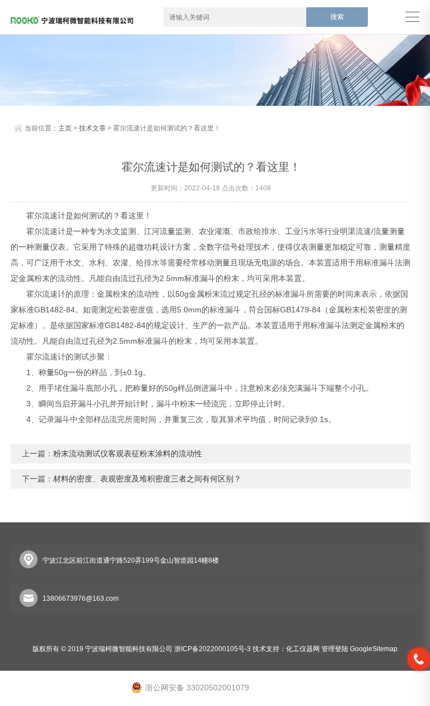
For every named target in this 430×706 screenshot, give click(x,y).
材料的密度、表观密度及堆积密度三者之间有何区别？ (147, 478)
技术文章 (92, 128)
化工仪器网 (303, 649)
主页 (65, 128)
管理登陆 (334, 649)
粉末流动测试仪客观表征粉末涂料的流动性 (127, 453)
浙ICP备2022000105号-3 (212, 649)
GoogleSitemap (374, 649)
